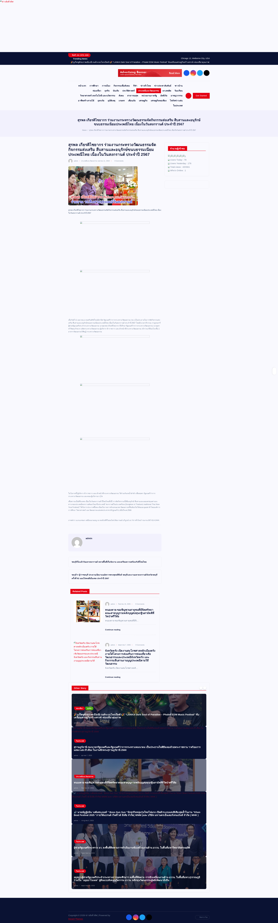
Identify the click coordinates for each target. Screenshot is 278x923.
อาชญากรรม (177, 95)
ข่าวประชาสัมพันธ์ (162, 86)
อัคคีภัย (163, 95)
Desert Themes (75, 919)
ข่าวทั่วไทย (146, 86)
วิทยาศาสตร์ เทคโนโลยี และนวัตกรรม (97, 95)
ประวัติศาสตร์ (128, 91)
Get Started (201, 95)
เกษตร (122, 100)
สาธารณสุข (132, 95)
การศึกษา (94, 86)
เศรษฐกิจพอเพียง (158, 100)
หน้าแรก (82, 86)
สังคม (121, 95)
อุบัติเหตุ (111, 100)
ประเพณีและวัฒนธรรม (148, 91)
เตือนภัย (132, 100)
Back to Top (203, 917)
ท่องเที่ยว (97, 91)
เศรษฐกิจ (143, 100)
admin (76, 161)
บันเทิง (116, 91)
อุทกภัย (101, 100)
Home (84, 130)
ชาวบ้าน (179, 86)
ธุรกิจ (107, 91)
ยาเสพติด (167, 91)
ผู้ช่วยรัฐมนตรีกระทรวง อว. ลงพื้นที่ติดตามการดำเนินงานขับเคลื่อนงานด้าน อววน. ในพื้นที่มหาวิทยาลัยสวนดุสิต (132, 847)
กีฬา (135, 86)
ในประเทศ (178, 105)
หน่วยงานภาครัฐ (149, 95)
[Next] (204, 688)
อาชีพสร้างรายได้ (86, 100)
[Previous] (201, 688)
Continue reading (113, 630)
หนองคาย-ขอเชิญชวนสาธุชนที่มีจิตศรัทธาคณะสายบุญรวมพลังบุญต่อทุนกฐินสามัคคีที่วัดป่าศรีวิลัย (125, 782)
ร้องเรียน (179, 91)
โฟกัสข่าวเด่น (176, 100)
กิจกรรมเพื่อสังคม (122, 86)
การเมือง (106, 86)
